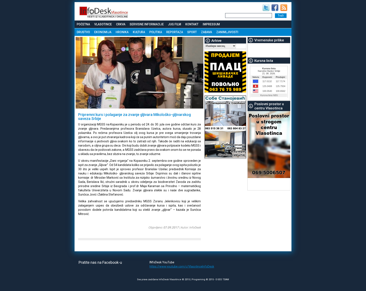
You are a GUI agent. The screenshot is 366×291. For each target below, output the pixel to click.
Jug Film (174, 24)
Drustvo (83, 32)
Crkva (120, 24)
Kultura (139, 32)
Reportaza (174, 32)
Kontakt (191, 24)
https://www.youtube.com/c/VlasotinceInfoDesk (182, 266)
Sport (192, 32)
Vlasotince (103, 24)
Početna (83, 24)
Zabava (206, 32)
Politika (155, 32)
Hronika (122, 32)
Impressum (211, 24)
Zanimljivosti (227, 32)
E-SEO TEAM (222, 279)
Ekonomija (102, 32)
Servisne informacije (147, 24)
